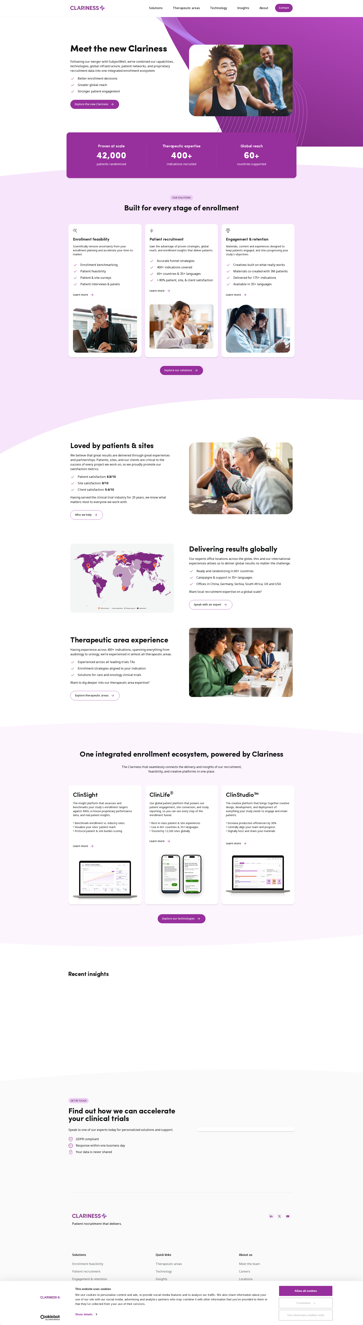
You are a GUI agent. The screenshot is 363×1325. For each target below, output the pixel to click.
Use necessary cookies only (305, 1315)
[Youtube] (288, 1216)
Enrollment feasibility (87, 1264)
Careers (244, 1271)
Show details (83, 1314)
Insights (243, 8)
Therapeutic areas (186, 8)
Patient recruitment (86, 1271)
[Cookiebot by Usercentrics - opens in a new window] (50, 1317)
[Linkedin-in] (271, 1216)
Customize (303, 1303)
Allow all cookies (306, 1290)
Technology (218, 8)
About (263, 8)
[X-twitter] (279, 1216)
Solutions (156, 8)
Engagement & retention (89, 1279)
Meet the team (249, 1264)
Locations (246, 1279)
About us (245, 1255)
